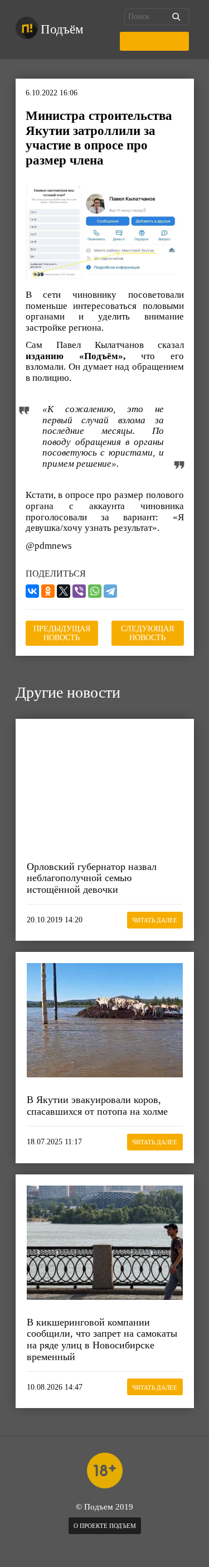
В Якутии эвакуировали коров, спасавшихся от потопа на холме (97, 1105)
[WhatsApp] (94, 591)
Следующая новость (147, 633)
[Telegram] (110, 591)
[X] (63, 591)
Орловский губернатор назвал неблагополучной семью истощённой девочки (92, 878)
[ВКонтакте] (32, 591)
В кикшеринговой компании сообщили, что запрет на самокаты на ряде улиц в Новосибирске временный (102, 1339)
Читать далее (154, 920)
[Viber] (79, 591)
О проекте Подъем (105, 1525)
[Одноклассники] (48, 591)
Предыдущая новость (61, 633)
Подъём (62, 29)
